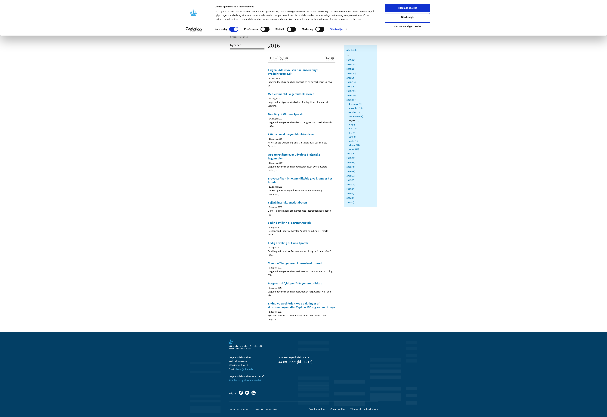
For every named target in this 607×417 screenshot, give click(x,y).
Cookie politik (337, 409)
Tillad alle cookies (407, 7)
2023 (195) (351, 73)
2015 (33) (350, 158)
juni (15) (353, 128)
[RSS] (254, 394)
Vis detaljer (336, 29)
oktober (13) (354, 112)
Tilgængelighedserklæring (364, 409)
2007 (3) (350, 193)
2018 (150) (351, 95)
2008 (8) (350, 189)
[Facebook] (241, 394)
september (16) (356, 116)
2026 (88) (350, 60)
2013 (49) (350, 166)
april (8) (352, 136)
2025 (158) (351, 64)
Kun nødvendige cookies (407, 26)
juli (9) (352, 124)
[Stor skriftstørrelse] (327, 58)
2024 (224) (351, 68)
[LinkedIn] (247, 394)
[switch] (265, 29)
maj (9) (352, 132)
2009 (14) (350, 184)
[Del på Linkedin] (275, 58)
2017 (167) (351, 99)
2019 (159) (351, 91)
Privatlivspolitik (317, 409)
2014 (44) (350, 162)
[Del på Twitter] (281, 58)
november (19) (356, 108)
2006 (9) (350, 197)
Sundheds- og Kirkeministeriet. (245, 380)
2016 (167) (351, 153)
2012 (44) (350, 171)
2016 (245, 36)
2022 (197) (351, 77)
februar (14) (354, 145)
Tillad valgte (407, 17)
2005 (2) (350, 202)
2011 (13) (350, 175)
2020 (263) (351, 86)
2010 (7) (350, 180)
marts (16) (353, 141)
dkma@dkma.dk (244, 369)
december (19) (355, 104)
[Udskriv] (332, 58)
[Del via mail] (286, 58)
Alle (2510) (351, 50)
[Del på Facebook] (270, 58)
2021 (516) (351, 82)
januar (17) (354, 149)
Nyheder (234, 36)
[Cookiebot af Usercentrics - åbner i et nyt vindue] (194, 29)
